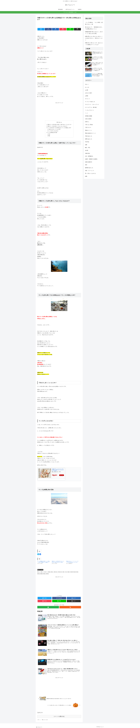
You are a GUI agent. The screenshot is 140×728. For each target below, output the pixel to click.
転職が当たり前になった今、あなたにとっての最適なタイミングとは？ (94, 43)
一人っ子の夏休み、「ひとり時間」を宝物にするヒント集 (94, 23)
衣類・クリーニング (89, 170)
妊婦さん (87, 121)
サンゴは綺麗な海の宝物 (52, 132)
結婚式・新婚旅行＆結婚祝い (91, 159)
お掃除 (86, 95)
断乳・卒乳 (87, 147)
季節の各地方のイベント (90, 133)
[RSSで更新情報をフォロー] (70, 607)
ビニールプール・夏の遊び (91, 107)
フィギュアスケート (89, 110)
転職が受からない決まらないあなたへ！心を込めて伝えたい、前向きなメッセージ (94, 38)
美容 (86, 164)
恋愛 (86, 144)
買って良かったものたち (90, 173)
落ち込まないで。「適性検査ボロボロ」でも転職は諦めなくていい (94, 28)
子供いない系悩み (89, 124)
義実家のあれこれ (89, 167)
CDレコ (86, 84)
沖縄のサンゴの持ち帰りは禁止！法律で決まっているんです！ (59, 124)
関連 (49, 135)
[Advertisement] (59, 23)
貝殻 (48, 573)
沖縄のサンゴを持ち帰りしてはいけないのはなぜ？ (57, 126)
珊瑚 (42, 573)
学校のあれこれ (88, 136)
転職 (86, 176)
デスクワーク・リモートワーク (92, 104)
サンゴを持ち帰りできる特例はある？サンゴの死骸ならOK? (59, 127)
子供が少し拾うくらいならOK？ (54, 129)
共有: (49, 134)
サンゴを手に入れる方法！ (53, 130)
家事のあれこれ (88, 139)
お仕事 (86, 90)
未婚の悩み (87, 153)
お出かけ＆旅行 (40, 569)
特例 (39, 573)
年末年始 (87, 141)
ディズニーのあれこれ (90, 101)
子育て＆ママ (88, 127)
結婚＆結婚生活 (88, 162)
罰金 (45, 573)
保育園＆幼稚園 (88, 116)
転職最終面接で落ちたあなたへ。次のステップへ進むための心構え (94, 32)
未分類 (86, 150)
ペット (86, 113)
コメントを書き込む (59, 716)
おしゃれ (87, 87)
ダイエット (87, 98)
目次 (58, 122)
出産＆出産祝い (88, 118)
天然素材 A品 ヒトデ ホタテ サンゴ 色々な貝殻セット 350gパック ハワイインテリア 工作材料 (58, 470)
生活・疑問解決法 (89, 156)
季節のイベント (88, 130)
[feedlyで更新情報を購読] (48, 607)
